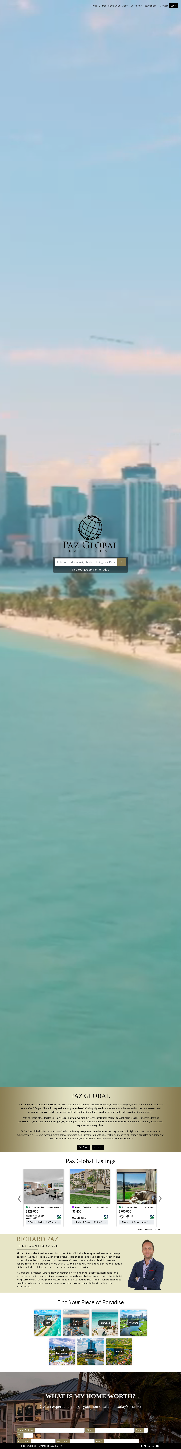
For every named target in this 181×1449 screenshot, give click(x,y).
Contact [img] (164, 5)
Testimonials (150, 5)
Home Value (114, 5)
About (125, 5)
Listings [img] (102, 5)
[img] (141, 1446)
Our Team (84, 1147)
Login (173, 5)
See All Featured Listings (149, 1229)
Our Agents (136, 5)
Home (94, 5)
